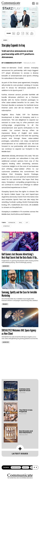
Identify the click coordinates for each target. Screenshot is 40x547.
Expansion (11, 222)
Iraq (20, 222)
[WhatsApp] (18, 33)
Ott (27, 222)
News (5, 40)
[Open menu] (37, 3)
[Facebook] (22, 33)
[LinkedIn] (13, 33)
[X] (27, 33)
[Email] (31, 33)
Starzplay (6, 226)
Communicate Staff (13, 63)
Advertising (16, 467)
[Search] (33, 3)
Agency (25, 467)
